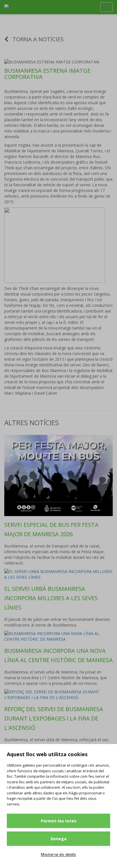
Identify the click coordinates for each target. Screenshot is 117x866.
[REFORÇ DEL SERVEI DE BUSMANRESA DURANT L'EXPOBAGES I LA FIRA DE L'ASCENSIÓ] (58, 694)
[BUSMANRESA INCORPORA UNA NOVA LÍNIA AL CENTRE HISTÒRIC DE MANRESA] (58, 636)
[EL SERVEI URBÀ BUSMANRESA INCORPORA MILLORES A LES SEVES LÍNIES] (58, 574)
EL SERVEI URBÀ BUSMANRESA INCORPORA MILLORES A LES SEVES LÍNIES (51, 598)
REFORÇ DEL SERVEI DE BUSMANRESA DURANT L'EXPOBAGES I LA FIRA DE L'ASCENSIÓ (53, 718)
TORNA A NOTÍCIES (37, 39)
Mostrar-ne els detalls (58, 854)
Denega (58, 838)
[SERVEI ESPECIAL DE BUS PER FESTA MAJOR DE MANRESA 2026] (58, 475)
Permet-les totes (58, 821)
